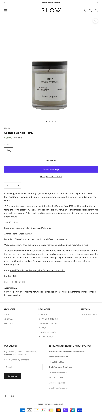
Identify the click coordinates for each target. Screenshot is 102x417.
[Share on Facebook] (12, 282)
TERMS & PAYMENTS (48, 323)
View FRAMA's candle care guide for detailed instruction (37, 270)
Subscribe (12, 376)
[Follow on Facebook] (5, 396)
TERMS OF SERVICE (47, 332)
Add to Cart (51, 160)
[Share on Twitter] (16, 282)
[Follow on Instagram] (12, 396)
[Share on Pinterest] (20, 282)
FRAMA (7, 128)
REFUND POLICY (46, 337)
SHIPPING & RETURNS (48, 319)
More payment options (51, 176)
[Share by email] (23, 282)
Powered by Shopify (56, 404)
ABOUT (7, 314)
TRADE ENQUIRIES (89, 314)
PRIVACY (42, 328)
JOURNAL (8, 319)
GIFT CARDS (9, 323)
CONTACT (43, 314)
